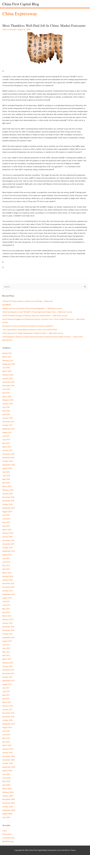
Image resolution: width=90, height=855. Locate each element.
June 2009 (6, 778)
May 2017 (6, 443)
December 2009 (8, 756)
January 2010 (7, 753)
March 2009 (7, 789)
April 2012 (6, 655)
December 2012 (8, 627)
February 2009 (8, 792)
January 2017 (7, 450)
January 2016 (7, 494)
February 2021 (7, 360)
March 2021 (6, 357)
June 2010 (6, 735)
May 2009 (6, 781)
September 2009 (8, 767)
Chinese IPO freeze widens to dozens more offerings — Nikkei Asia (27, 301)
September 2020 (8, 364)
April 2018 (6, 414)
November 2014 (8, 544)
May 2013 (6, 609)
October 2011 (7, 677)
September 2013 (8, 594)
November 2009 (8, 760)
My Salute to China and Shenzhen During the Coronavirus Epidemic (27, 326)
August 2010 (7, 727)
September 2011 (8, 681)
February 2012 (7, 663)
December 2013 (8, 583)
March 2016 (6, 486)
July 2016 (6, 472)
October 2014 (7, 548)
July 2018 (5, 407)
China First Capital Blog (20, 3)
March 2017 (6, 447)
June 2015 (6, 519)
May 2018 (6, 411)
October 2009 (7, 763)
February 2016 (7, 490)
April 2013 (6, 612)
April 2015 (6, 526)
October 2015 (7, 504)
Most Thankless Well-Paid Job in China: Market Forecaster (44, 25)
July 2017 (5, 436)
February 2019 (7, 400)
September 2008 (8, 810)
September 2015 (8, 508)
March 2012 (6, 659)
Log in (4, 831)
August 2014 (7, 555)
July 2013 (6, 601)
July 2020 (6, 368)
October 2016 (7, 461)
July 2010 (6, 731)
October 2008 (7, 807)
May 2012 (6, 652)
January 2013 (7, 623)
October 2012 (7, 634)
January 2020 (7, 378)
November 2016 (8, 458)
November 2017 (8, 422)
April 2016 (6, 483)
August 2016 (7, 468)
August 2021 (7, 353)
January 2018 (7, 418)
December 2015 (8, 497)
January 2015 (7, 537)
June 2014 (6, 562)
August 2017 (7, 432)
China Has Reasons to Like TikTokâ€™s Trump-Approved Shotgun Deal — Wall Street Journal (37, 312)
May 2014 (6, 565)
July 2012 (5, 645)
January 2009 (7, 796)
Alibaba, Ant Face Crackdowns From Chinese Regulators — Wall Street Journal (32, 308)
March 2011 (6, 702)
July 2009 (6, 774)
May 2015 (6, 522)
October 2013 (7, 591)
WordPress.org (7, 841)
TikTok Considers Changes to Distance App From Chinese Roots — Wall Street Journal (34, 316)
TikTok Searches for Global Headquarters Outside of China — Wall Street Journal (32, 333)
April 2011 (5, 699)
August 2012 (7, 641)
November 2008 (8, 803)
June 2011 (6, 691)
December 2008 (8, 799)
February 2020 (7, 375)
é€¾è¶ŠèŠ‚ (6, 305)
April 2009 (6, 785)
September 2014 (8, 551)
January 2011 (7, 709)
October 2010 (7, 720)
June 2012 (6, 648)
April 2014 (6, 569)
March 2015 (6, 530)
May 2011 (5, 695)
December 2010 (8, 713)
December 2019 (8, 382)
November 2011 (8, 673)
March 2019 (6, 396)
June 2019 (6, 389)
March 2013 (6, 616)
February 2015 (7, 533)
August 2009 (7, 771)
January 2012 (7, 666)
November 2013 (8, 587)
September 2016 (8, 465)
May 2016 (6, 479)
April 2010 (6, 742)
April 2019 (6, 393)
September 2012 (8, 637)
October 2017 (7, 425)
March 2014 (6, 573)
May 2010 (6, 738)
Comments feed (8, 838)
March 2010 (6, 745)
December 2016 (8, 454)
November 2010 (8, 717)
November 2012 (8, 630)
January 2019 (7, 404)
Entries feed (6, 834)
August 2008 (7, 814)
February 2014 (7, 576)
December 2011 (8, 670)
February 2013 (7, 619)
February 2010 (7, 749)
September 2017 (8, 429)
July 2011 (5, 688)
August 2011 (6, 684)
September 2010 (8, 724)
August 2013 (7, 598)
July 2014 (6, 558)
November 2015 (8, 501)
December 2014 (8, 540)
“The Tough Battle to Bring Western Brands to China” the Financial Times (29, 330)
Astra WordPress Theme (66, 850)
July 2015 (5, 515)
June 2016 (6, 476)
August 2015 (7, 512)
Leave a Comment (9, 29)
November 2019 (8, 386)
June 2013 (6, 605)
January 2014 (7, 580)
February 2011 (7, 706)
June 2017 (6, 440)
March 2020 (7, 371)
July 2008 (6, 817)
